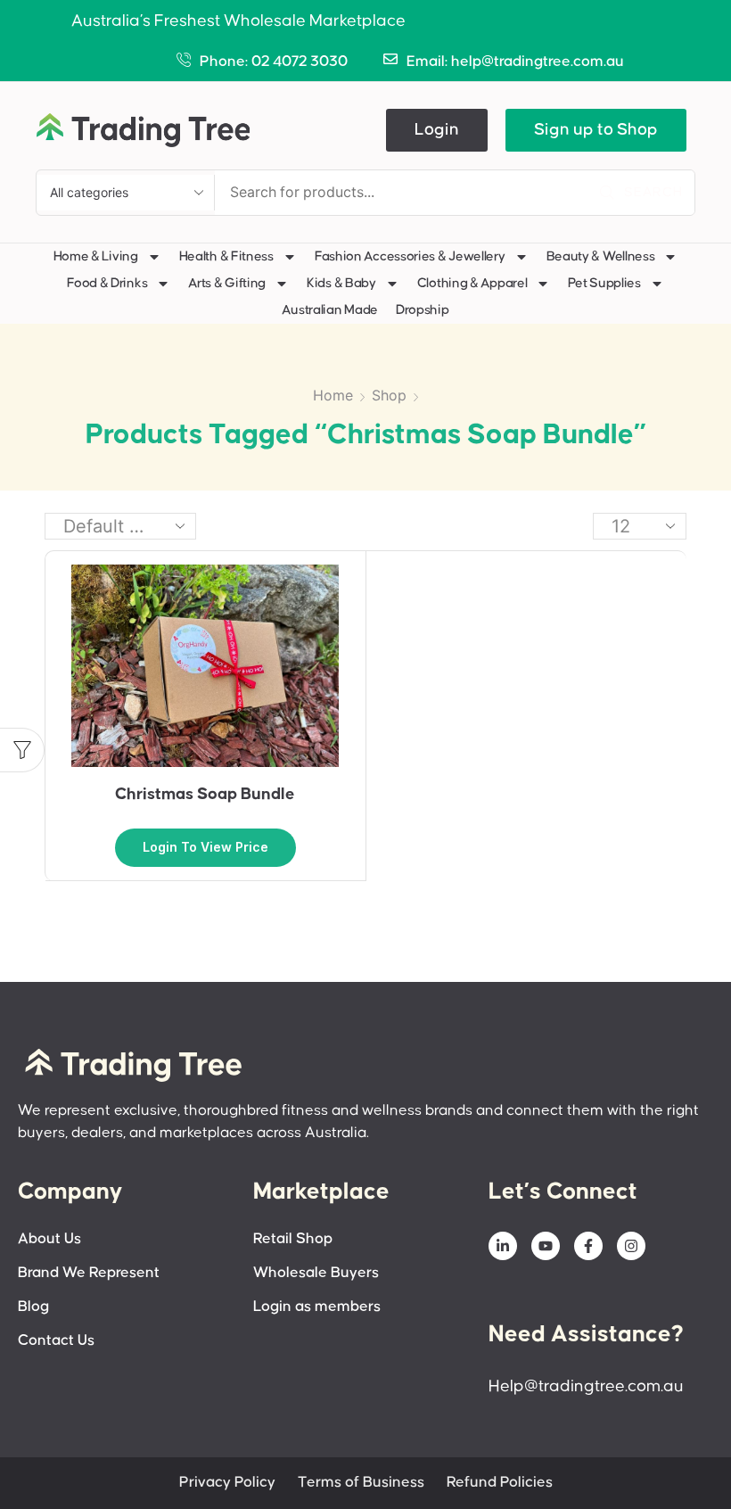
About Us (49, 1239)
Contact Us (56, 1340)
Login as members (317, 1307)
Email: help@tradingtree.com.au (515, 62)
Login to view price (205, 846)
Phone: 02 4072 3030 (274, 62)
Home (333, 395)
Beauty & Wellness (600, 256)
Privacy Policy (227, 1482)
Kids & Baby (341, 283)
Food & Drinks (107, 283)
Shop (389, 395)
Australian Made (330, 310)
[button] (437, 130)
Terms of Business (361, 1482)
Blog (33, 1307)
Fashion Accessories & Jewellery (410, 256)
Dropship (422, 310)
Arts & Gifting (227, 283)
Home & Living (95, 256)
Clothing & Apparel (472, 283)
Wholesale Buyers (316, 1273)
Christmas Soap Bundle (205, 794)
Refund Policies (500, 1482)
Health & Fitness (226, 256)
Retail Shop (293, 1239)
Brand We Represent (89, 1273)
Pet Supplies (604, 283)
